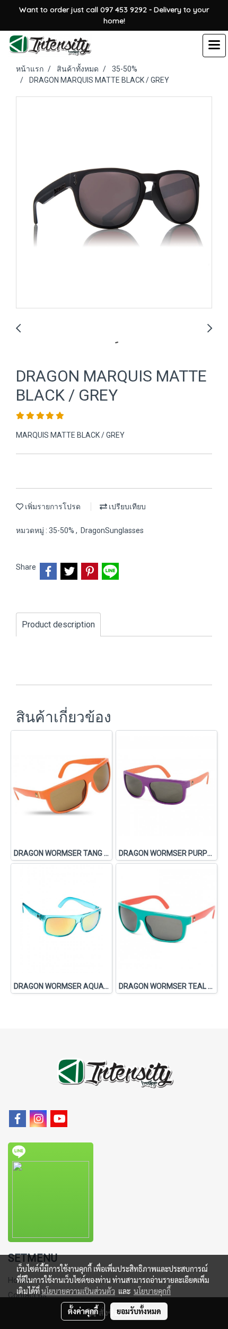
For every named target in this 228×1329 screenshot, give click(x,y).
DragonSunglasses (112, 530)
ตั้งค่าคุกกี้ (83, 1311)
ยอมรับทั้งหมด (139, 1311)
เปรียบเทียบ (126, 506)
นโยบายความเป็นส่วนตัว (78, 1291)
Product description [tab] (58, 624)
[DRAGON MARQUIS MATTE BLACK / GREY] (114, 203)
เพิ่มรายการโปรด (52, 506)
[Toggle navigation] (214, 45)
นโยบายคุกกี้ (152, 1291)
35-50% (62, 530)
